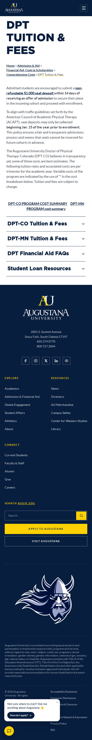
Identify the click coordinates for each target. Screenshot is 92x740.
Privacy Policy (58, 723)
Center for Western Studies (69, 421)
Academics (12, 388)
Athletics (11, 421)
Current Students (16, 455)
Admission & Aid (28, 65)
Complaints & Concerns (63, 704)
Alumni (9, 471)
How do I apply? (19, 715)
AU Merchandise (62, 404)
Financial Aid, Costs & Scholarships (29, 70)
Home (10, 65)
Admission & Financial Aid (22, 396)
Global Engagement (17, 404)
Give (8, 479)
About (9, 429)
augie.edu (26, 503)
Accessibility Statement (63, 691)
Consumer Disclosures (63, 698)
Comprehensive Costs (20, 74)
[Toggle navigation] (83, 8)
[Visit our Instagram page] (36, 361)
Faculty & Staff (14, 463)
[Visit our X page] (46, 361)
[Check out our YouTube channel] (66, 361)
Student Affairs (15, 413)
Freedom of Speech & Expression (68, 717)
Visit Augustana (46, 541)
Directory (57, 396)
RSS (52, 730)
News (55, 388)
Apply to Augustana (46, 528)
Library (56, 429)
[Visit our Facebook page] (25, 361)
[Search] (81, 515)
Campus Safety (61, 413)
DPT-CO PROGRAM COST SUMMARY (37, 204)
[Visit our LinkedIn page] (56, 361)
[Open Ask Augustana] (9, 731)
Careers (10, 487)
